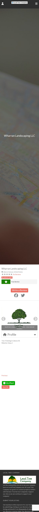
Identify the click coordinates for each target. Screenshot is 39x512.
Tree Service (15, 282)
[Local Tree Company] (19, 3)
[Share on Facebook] (16, 295)
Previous (5, 375)
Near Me (5, 387)
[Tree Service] (6, 281)
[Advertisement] (18, 407)
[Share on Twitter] (23, 295)
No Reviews (17, 274)
